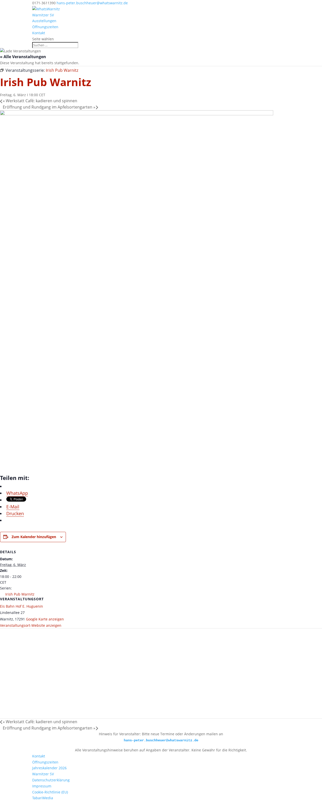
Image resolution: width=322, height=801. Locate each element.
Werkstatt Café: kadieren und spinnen (40, 100)
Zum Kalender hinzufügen (34, 536)
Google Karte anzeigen (45, 619)
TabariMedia (42, 797)
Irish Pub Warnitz (19, 594)
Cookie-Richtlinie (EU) (50, 792)
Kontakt (38, 32)
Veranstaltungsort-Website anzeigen (30, 625)
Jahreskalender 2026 (49, 767)
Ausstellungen (44, 20)
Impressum (41, 786)
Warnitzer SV (43, 15)
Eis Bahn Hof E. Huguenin (21, 606)
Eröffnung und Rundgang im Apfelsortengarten (49, 107)
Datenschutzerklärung (51, 780)
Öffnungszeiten (45, 26)
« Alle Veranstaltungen (23, 56)
